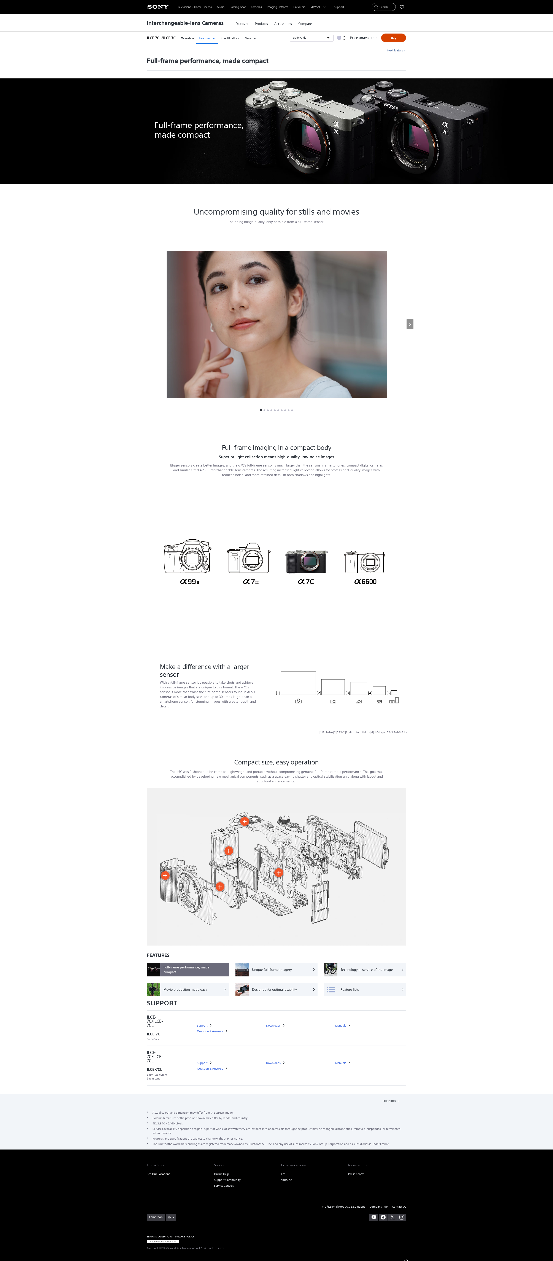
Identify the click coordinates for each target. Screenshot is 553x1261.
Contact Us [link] (399, 1206)
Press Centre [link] (356, 1174)
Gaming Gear (237, 7)
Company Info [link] (379, 1206)
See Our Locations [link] (158, 1174)
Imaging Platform (277, 7)
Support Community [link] (227, 1180)
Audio (220, 7)
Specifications (230, 38)
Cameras (256, 7)
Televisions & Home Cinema (195, 7)
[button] (162, 37)
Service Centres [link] (224, 1186)
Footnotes (390, 1101)
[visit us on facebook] (383, 1217)
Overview (187, 38)
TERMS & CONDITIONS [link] (160, 1236)
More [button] (248, 38)
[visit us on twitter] (392, 1217)
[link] (242, 24)
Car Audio (299, 7)
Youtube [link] (286, 1180)
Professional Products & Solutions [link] (343, 1206)
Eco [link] (283, 1174)
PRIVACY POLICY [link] (184, 1236)
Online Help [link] (221, 1174)
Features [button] (204, 38)
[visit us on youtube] (373, 1217)
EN (169, 1217)
